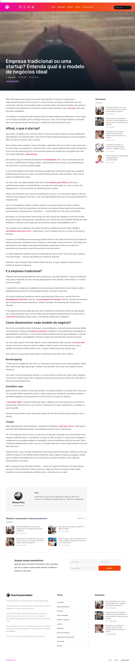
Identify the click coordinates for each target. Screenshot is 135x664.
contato (77, 7)
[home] (7, 7)
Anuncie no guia (87, 7)
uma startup (31, 154)
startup (71, 108)
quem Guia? (61, 7)
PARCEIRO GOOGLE (125, 660)
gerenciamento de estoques (49, 299)
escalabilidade (49, 159)
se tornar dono (78, 342)
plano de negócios (39, 331)
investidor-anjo (14, 402)
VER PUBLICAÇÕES (18, 505)
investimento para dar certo (18, 231)
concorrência (12, 317)
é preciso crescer (66, 426)
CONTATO (116, 660)
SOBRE (110, 660)
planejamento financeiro (17, 299)
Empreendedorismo (12, 81)
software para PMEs (58, 182)
